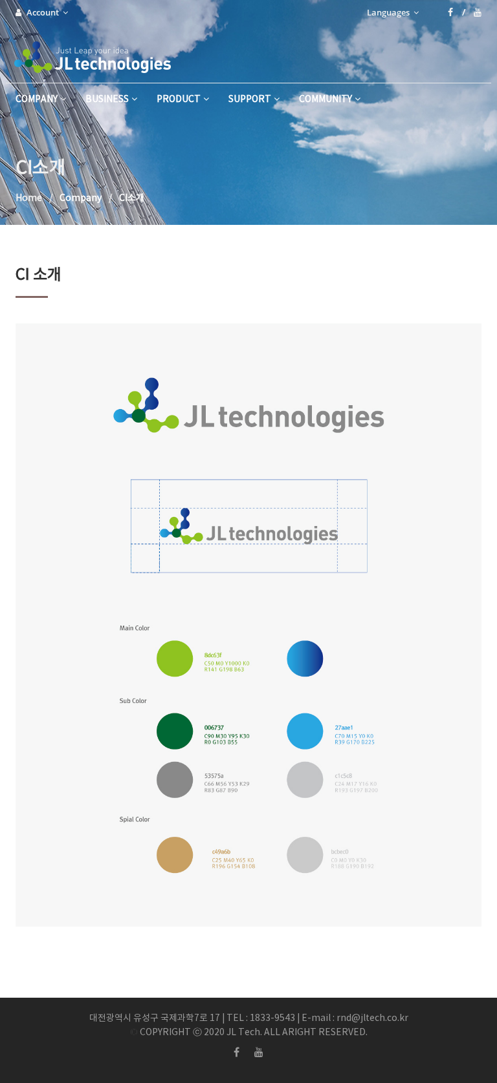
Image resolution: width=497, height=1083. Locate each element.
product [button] (179, 99)
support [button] (249, 99)
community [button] (325, 99)
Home (29, 198)
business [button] (107, 99)
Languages (389, 12)
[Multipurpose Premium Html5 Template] (97, 54)
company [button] (37, 99)
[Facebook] (456, 12)
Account (44, 12)
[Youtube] (477, 12)
